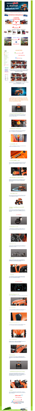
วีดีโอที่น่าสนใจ (5, 62)
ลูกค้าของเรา (16, 27)
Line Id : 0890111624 (15, 39)
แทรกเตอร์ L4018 (5, 56)
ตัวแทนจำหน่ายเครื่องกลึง (6, 65)
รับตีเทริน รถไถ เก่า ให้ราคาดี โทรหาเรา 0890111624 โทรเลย (16, 12)
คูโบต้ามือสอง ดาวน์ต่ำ (6, 53)
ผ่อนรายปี (17, 21)
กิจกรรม (5, 60)
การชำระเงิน (5, 59)
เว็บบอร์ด (5, 63)
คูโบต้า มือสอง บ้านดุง (21, 55)
